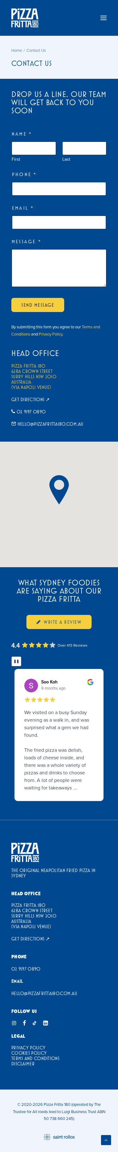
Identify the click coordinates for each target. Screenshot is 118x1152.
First (16, 159)
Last (66, 159)
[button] (103, 18)
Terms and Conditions (35, 1058)
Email (22, 208)
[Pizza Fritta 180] (24, 17)
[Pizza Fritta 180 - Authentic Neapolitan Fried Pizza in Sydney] (25, 852)
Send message (37, 305)
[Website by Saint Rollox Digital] (59, 1137)
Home (16, 50)
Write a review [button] (62, 622)
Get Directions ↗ (30, 399)
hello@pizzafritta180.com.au (50, 424)
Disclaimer (23, 1063)
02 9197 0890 (31, 411)
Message (26, 241)
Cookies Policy (29, 1053)
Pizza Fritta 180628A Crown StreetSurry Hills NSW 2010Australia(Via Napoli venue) (33, 376)
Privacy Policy (50, 334)
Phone (24, 174)
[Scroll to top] (106, 1139)
